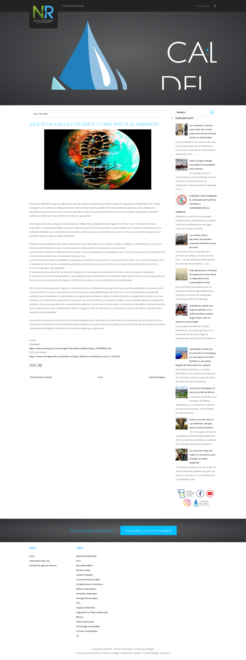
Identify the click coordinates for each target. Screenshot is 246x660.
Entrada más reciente (41, 377)
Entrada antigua (157, 377)
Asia (78, 560)
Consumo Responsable (88, 579)
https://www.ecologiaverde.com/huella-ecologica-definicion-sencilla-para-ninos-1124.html (74, 356)
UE (77, 635)
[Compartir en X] (37, 365)
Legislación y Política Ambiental (91, 612)
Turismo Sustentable (86, 631)
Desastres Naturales (86, 593)
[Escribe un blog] (34, 365)
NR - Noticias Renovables (121, 649)
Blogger (150, 649)
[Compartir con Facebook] (40, 365)
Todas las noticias (73, 6)
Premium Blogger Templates (156, 653)
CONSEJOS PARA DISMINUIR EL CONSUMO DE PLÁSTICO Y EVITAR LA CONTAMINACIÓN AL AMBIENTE (196, 203)
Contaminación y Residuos (89, 584)
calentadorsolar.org (39, 560)
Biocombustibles (84, 565)
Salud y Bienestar (85, 621)
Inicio (100, 377)
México (79, 616)
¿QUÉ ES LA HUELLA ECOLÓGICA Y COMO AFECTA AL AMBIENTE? (94, 124)
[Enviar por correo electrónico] (30, 365)
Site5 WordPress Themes (98, 653)
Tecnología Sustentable (88, 626)
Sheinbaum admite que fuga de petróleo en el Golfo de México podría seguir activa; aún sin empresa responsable (194, 313)
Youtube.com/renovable (149, 530)
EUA (78, 602)
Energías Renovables (87, 598)
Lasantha (137, 653)
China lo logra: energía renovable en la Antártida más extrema (202, 164)
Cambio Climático (84, 574)
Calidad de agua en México (43, 565)
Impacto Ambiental (85, 607)
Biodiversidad (83, 570)
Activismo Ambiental (86, 556)
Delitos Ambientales (86, 588)
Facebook (215, 6)
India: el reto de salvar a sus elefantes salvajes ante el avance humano (201, 423)
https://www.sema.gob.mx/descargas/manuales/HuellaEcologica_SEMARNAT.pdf (70, 348)
